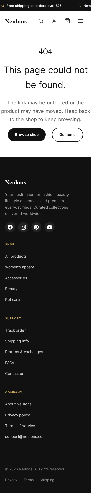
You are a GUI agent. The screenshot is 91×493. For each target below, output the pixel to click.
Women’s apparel (20, 267)
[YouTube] (49, 227)
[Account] (54, 20)
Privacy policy (17, 415)
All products (16, 256)
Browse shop (27, 134)
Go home (67, 134)
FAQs (9, 362)
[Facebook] (10, 227)
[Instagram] (23, 227)
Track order (15, 330)
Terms (29, 480)
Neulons (15, 182)
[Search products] (41, 20)
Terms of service (20, 425)
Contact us (14, 373)
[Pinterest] (36, 227)
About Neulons (18, 404)
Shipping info (17, 341)
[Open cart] (67, 20)
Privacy (11, 480)
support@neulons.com (25, 436)
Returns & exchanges (24, 351)
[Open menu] (80, 20)
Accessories (16, 278)
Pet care (12, 299)
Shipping (47, 480)
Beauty (11, 288)
